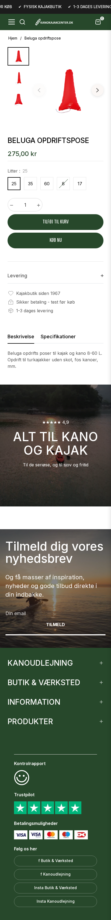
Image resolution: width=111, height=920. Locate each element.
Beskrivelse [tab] (21, 336)
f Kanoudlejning (55, 874)
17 (80, 183)
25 (14, 183)
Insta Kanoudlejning (56, 901)
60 (47, 183)
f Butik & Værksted (55, 860)
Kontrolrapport (30, 763)
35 (30, 183)
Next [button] (97, 90)
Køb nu (56, 240)
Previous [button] (39, 90)
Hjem (12, 38)
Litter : (17, 171)
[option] (68, 91)
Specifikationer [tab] (58, 336)
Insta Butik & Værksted (55, 887)
